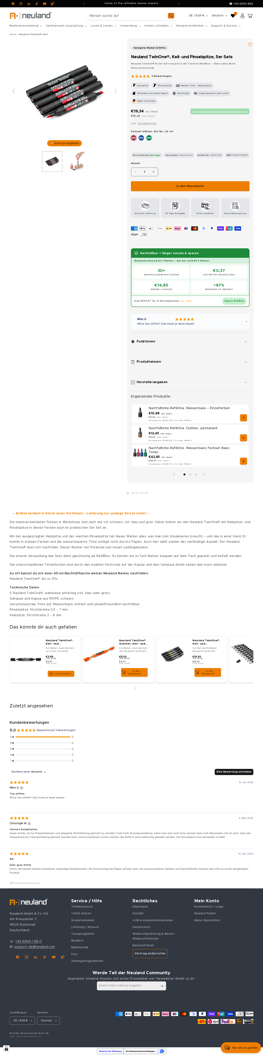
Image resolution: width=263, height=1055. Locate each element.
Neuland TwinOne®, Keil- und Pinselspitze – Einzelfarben (59, 642)
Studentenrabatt (83, 920)
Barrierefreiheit (143, 945)
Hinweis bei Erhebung (110, 1051)
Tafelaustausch (82, 907)
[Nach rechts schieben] (205, 474)
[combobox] (131, 15)
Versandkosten (147, 123)
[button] (25, 26)
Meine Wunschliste (207, 920)
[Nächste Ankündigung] (179, 3)
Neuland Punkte (205, 913)
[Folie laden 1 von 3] (184, 474)
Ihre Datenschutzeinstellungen (140, 1051)
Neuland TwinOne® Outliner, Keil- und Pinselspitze (132, 642)
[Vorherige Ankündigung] (84, 3)
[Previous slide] (13, 91)
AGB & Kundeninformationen (153, 920)
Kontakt (138, 913)
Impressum (140, 907)
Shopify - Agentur (16, 1036)
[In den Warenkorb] (243, 417)
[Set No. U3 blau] (141, 138)
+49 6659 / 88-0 (28, 941)
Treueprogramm (82, 934)
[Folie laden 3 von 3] (196, 474)
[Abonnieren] (161, 986)
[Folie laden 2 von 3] (190, 474)
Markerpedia (80, 947)
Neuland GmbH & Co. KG (34, 1033)
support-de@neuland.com (34, 947)
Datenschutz (142, 927)
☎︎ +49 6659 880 (241, 4)
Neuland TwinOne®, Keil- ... (35, 34)
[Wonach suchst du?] (171, 16)
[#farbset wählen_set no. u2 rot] (52, 161)
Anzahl (135, 163)
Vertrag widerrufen (150, 953)
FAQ (74, 954)
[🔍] (64, 92)
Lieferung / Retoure (85, 927)
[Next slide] (115, 91)
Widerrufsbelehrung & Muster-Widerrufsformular (154, 936)
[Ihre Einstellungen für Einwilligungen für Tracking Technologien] (6, 1048)
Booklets (77, 941)
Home (13, 34)
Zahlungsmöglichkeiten (87, 961)
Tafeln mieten (81, 913)
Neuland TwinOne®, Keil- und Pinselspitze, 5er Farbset (206, 642)
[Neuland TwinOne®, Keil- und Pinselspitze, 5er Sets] (77, 161)
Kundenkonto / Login (209, 907)
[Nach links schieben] (175, 474)
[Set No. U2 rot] (133, 138)
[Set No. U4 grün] (149, 138)
